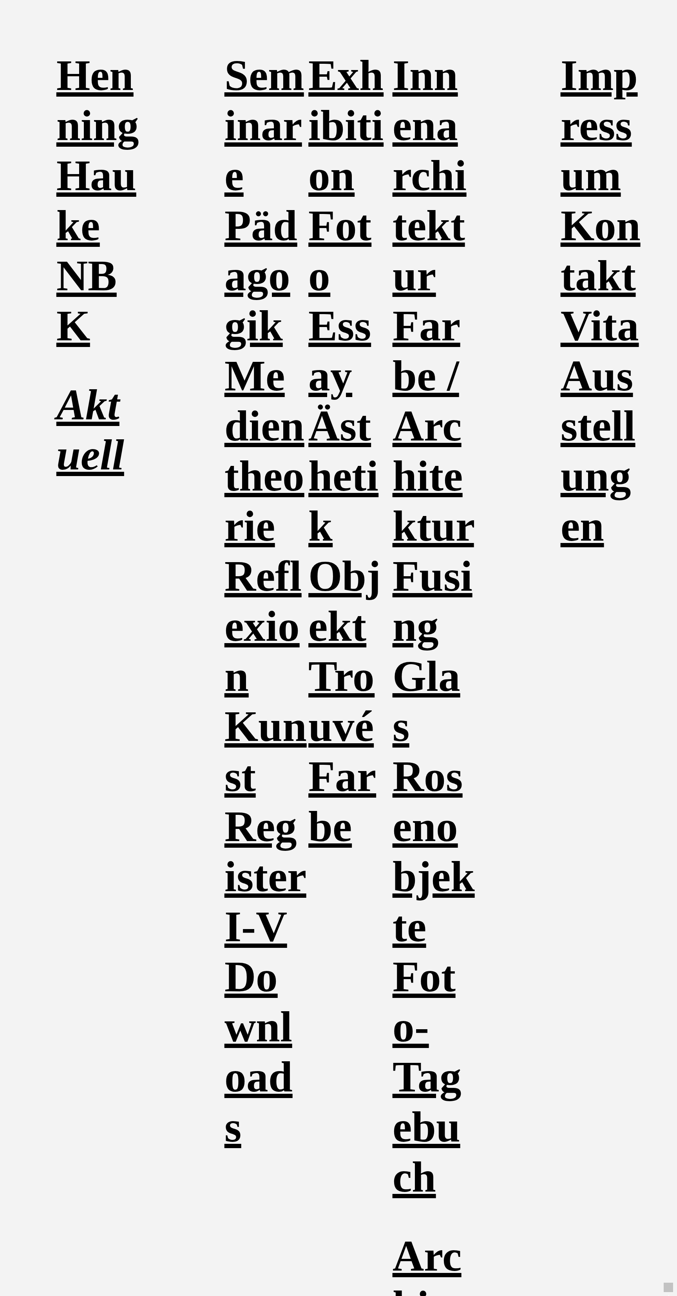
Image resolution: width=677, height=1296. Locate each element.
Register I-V (265, 876)
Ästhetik (343, 476)
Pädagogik (260, 275)
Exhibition (346, 125)
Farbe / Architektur (433, 426)
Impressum (599, 125)
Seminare (264, 125)
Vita (600, 326)
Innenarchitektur (430, 175)
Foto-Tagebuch (427, 1077)
